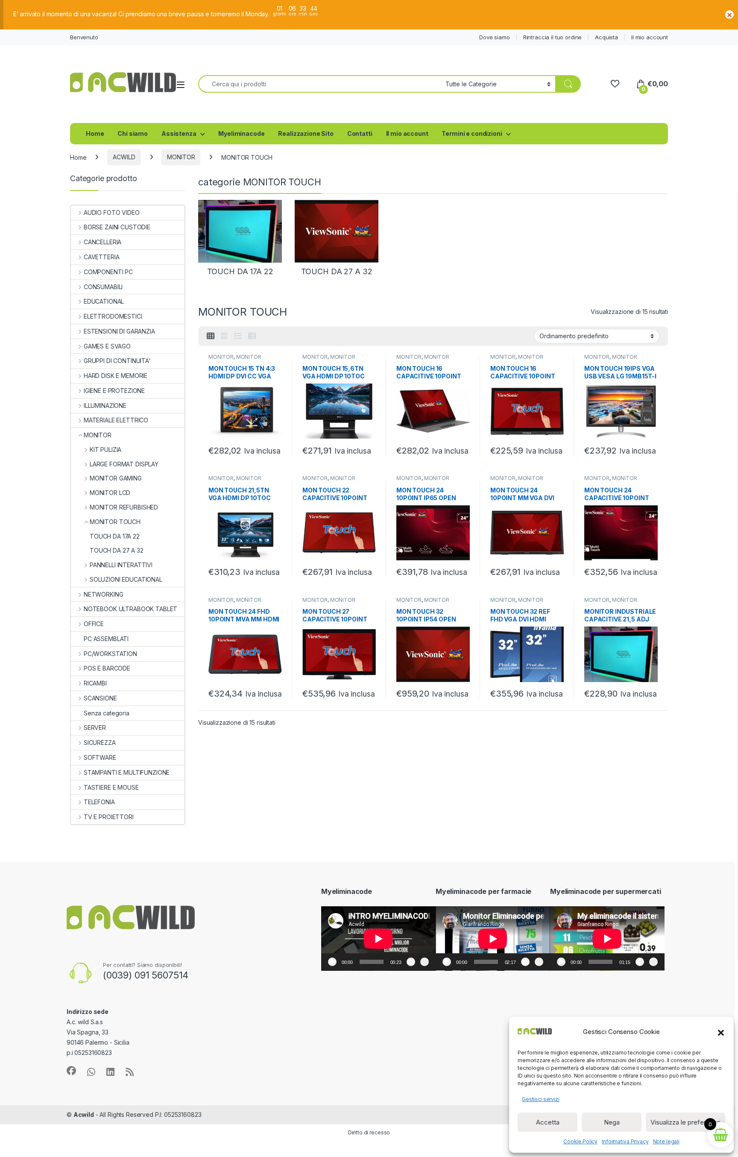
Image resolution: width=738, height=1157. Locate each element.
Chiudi (729, 14)
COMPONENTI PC (108, 271)
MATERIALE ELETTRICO (116, 420)
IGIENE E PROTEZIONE (114, 390)
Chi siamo (132, 133)
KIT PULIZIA (105, 449)
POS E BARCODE (107, 668)
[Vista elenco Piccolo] (252, 336)
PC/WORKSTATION (110, 653)
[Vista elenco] (238, 336)
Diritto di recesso (369, 1132)
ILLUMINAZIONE (105, 405)
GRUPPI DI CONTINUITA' (117, 360)
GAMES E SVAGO (107, 346)
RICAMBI (95, 683)
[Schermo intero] (424, 962)
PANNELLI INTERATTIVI (121, 564)
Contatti (359, 133)
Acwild (83, 1114)
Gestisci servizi (540, 1099)
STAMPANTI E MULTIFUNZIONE (127, 772)
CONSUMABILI (103, 286)
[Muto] (411, 962)
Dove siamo (494, 37)
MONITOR (181, 157)
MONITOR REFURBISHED (124, 507)
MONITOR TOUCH (115, 521)
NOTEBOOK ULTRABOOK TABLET (130, 608)
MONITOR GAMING (116, 478)
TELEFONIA (99, 802)
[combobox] (319, 84)
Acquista (606, 37)
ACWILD (124, 157)
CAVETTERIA (101, 257)
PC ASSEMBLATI (106, 638)
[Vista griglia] (210, 336)
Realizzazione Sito (305, 133)
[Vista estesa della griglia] (224, 336)
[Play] (332, 962)
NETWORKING (103, 594)
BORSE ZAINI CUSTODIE (117, 227)
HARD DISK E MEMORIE (115, 375)
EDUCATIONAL (104, 301)
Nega (612, 1122)
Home (95, 133)
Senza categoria (106, 713)
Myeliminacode (241, 133)
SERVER (95, 727)
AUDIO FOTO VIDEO (112, 212)
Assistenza (178, 133)
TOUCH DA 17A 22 (115, 536)
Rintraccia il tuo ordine (552, 37)
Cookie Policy (580, 1141)
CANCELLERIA (102, 242)
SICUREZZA (100, 742)
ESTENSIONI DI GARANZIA (119, 331)
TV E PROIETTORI (109, 816)
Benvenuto (84, 37)
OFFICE (94, 623)
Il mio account (649, 37)
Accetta (547, 1122)
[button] (721, 1032)
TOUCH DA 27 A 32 (117, 550)
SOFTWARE (100, 757)
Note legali (666, 1141)
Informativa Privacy (625, 1141)
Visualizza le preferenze (685, 1122)
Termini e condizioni (472, 133)
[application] (378, 938)
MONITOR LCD (110, 492)
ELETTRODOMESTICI (113, 316)
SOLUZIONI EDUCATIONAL (126, 579)
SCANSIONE (100, 698)
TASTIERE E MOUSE (111, 787)
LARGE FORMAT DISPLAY (124, 464)
